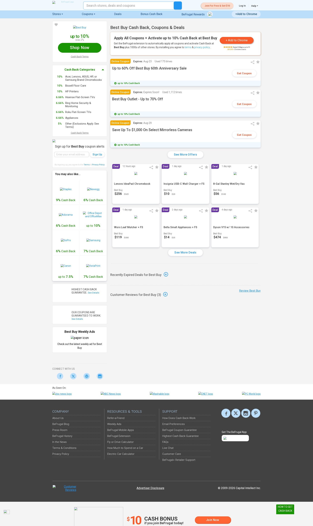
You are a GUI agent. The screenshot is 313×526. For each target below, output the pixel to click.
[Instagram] (99, 376)
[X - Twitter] (72, 376)
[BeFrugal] (66, 2)
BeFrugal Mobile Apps (120, 430)
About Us (58, 418)
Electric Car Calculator (120, 454)
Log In (242, 6)
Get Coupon (244, 73)
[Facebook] (59, 376)
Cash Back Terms (80, 56)
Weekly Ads (114, 424)
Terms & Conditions (64, 448)
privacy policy (202, 47)
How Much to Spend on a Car (125, 448)
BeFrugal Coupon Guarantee (179, 430)
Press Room (59, 430)
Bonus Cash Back (151, 14)
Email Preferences (173, 424)
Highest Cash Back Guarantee (180, 436)
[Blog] (85, 376)
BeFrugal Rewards (193, 14)
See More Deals (185, 252)
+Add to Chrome (246, 14)
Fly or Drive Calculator (120, 442)
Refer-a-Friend (115, 418)
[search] (178, 5)
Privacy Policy (98, 165)
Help (254, 6)
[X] (235, 413)
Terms (87, 165)
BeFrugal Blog (60, 424)
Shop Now (79, 47)
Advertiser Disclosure (150, 488)
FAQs (165, 442)
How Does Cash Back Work (178, 418)
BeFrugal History (62, 436)
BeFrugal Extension (118, 436)
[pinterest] (255, 413)
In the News (59, 442)
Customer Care (171, 454)
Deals (118, 14)
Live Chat (168, 448)
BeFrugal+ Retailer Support (178, 460)
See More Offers (185, 154)
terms (188, 47)
